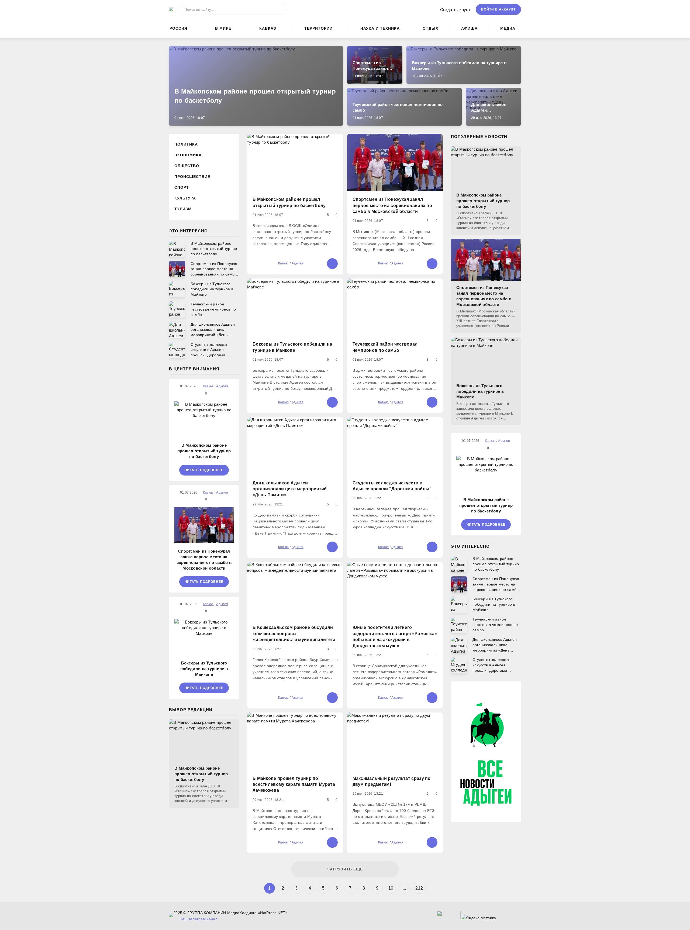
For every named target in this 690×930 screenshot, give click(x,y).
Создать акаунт (455, 9)
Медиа (507, 28)
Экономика (188, 155)
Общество (186, 166)
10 (391, 888)
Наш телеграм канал (199, 919)
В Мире (223, 28)
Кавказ (267, 28)
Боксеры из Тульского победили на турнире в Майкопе (204, 669)
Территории (318, 28)
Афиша (469, 28)
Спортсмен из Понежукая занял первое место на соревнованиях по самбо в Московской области (204, 559)
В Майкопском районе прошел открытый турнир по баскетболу (204, 451)
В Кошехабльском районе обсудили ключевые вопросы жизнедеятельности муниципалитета (294, 633)
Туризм (183, 209)
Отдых (430, 28)
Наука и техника (380, 28)
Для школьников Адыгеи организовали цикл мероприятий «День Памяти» (290, 489)
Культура (185, 198)
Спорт (181, 187)
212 (419, 888)
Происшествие (192, 176)
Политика (186, 144)
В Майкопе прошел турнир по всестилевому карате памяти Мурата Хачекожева (294, 784)
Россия (178, 28)
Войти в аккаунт (498, 9)
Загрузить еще (345, 869)
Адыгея (297, 263)
